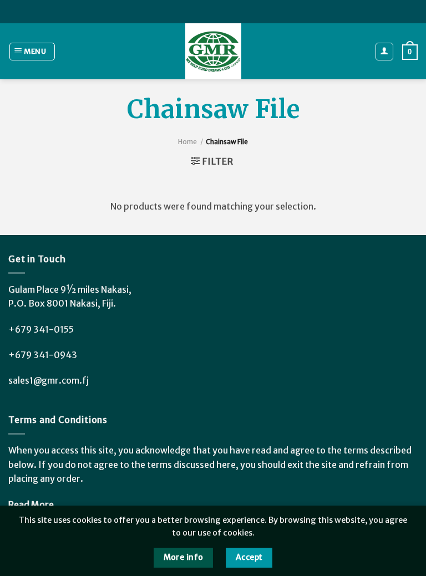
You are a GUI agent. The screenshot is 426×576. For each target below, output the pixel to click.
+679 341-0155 (41, 329)
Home (187, 141)
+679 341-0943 (42, 354)
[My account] (385, 51)
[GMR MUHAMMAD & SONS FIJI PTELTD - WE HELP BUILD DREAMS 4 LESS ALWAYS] (213, 51)
